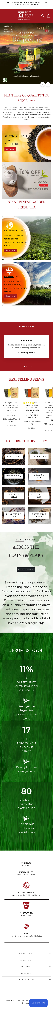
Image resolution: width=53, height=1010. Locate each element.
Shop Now (10, 250)
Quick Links (26, 954)
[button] (28, 403)
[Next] (48, 84)
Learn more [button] (25, 569)
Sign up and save (26, 979)
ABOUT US (26, 960)
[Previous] (42, 84)
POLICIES (26, 967)
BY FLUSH (26, 973)
